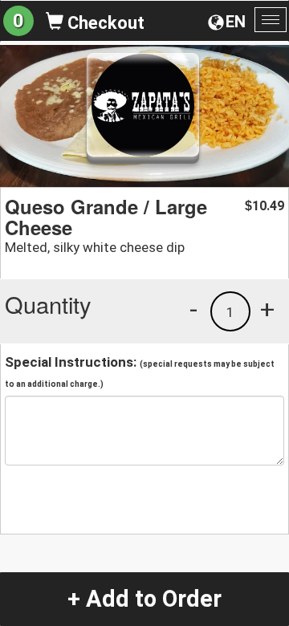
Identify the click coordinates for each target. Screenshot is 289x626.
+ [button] (267, 309)
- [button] (193, 309)
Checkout (103, 23)
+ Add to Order (144, 598)
